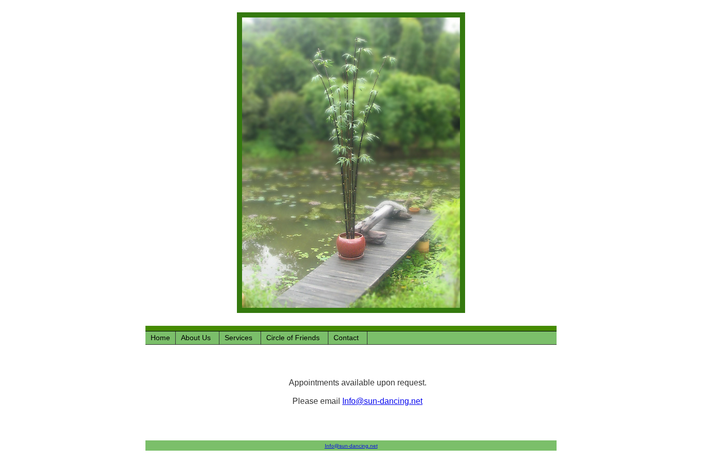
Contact (346, 338)
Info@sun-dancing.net (382, 401)
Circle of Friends (293, 338)
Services (238, 338)
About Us (196, 338)
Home (160, 338)
